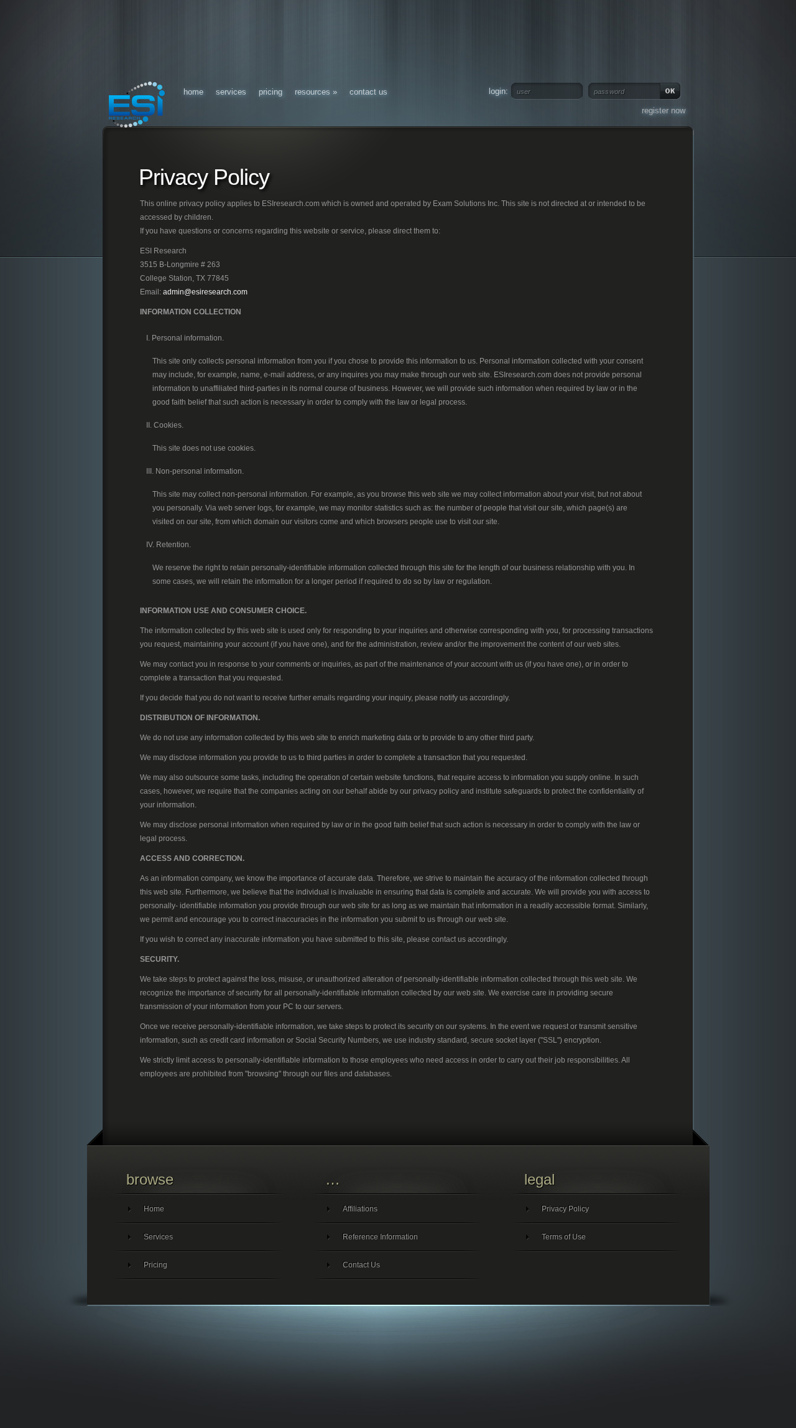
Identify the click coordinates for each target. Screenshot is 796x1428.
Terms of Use (564, 1237)
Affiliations (360, 1209)
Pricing (270, 91)
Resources (316, 91)
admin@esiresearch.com (205, 292)
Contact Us (368, 91)
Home (193, 91)
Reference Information (380, 1237)
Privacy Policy (565, 1209)
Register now (663, 110)
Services (231, 91)
